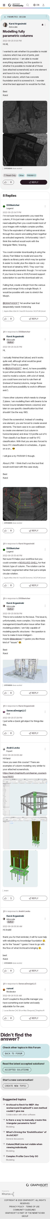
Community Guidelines (24, 1210)
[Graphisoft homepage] (37, 1185)
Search (28, 5)
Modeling (10, 1127)
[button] (5, 182)
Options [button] (45, 16)
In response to (17, 332)
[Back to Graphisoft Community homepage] (16, 5)
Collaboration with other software (20, 1114)
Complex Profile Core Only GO (22, 1156)
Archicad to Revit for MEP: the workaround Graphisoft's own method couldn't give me (26, 1107)
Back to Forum (13, 1053)
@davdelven (16, 638)
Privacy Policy (16, 1206)
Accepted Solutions (17, 1069)
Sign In (44, 5)
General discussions (15, 1139)
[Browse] (4, 5)
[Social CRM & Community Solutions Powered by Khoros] (8, 1193)
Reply (35, 182)
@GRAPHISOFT (11, 303)
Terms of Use (32, 1206)
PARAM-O (31, 175)
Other (21, 175)
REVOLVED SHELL (28, 562)
